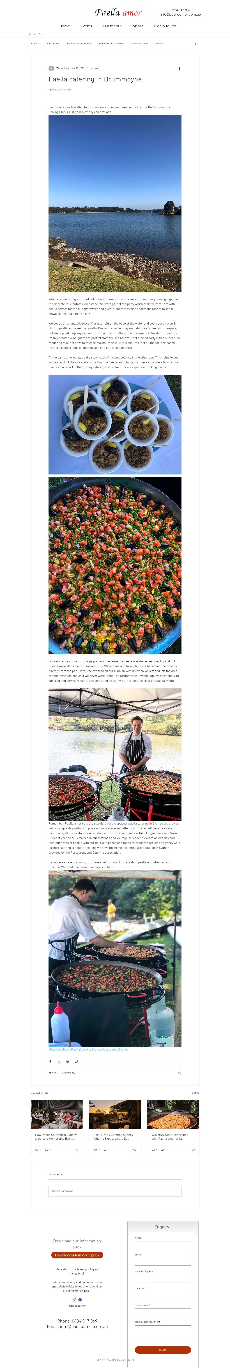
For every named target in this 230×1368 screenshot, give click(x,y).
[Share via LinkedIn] (68, 1061)
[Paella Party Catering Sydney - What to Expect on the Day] (115, 1114)
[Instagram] (74, 1300)
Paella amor (53, 43)
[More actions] (179, 68)
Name (139, 1237)
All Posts (35, 43)
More (159, 43)
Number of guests (145, 1271)
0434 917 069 (180, 10)
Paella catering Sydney (79, 43)
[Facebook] (80, 1300)
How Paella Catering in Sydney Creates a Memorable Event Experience (56, 1137)
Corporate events (140, 43)
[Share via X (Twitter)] (59, 1061)
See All (195, 1093)
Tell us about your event (148, 1322)
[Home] (29, 34)
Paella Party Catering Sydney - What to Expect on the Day (114, 1137)
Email (138, 1254)
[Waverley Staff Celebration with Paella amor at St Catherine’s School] (173, 1114)
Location (140, 1288)
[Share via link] (76, 1061)
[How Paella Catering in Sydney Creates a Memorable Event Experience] (57, 1114)
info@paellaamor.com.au (84, 1327)
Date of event (142, 1305)
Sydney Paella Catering (111, 43)
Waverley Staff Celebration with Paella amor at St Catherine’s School (170, 1137)
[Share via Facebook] (50, 1061)
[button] (138, 26)
